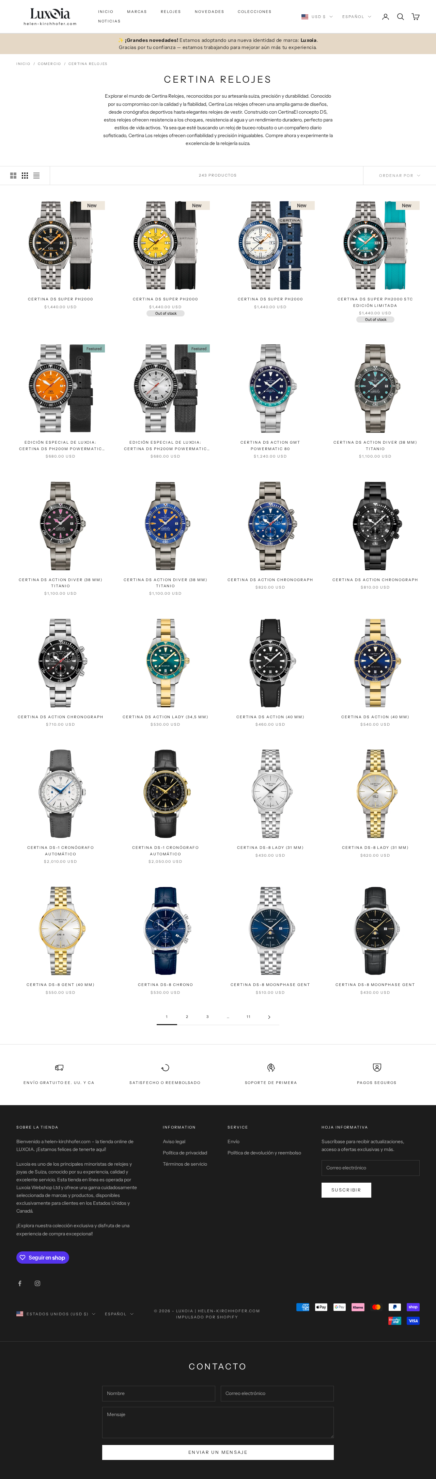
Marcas (137, 12)
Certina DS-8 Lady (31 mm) (270, 847)
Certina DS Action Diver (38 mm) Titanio (375, 445)
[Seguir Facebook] (19, 1283)
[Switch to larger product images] (13, 175)
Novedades (209, 12)
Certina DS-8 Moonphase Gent (270, 985)
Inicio (105, 12)
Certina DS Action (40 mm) (270, 717)
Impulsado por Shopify (207, 1317)
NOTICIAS (109, 21)
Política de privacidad (185, 1153)
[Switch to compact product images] (36, 175)
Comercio (49, 64)
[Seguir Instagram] (37, 1283)
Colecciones (254, 12)
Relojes (171, 12)
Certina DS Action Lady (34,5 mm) (165, 717)
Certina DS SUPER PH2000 (60, 299)
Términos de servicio (185, 1164)
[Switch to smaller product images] (25, 175)
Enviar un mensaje (218, 1452)
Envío (233, 1141)
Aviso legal (174, 1141)
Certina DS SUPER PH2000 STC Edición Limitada (376, 302)
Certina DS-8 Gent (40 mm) (61, 985)
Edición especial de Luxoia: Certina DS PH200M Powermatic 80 (60, 446)
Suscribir (346, 1190)
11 (249, 1017)
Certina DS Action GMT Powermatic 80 (270, 445)
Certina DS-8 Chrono (165, 985)
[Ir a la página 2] (269, 1017)
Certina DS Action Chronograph (270, 580)
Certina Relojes (88, 64)
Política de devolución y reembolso (264, 1153)
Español (353, 16)
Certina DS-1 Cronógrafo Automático (60, 850)
